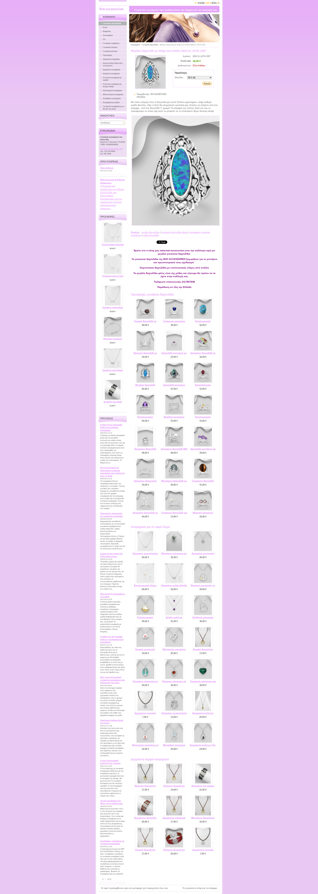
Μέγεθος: (179, 77)
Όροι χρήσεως (107, 168)
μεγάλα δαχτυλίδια (150, 232)
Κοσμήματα (135, 45)
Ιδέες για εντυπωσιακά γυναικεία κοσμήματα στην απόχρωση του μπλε (112, 680)
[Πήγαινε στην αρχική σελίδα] (111, 9)
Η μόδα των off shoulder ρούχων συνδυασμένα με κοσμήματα (112, 639)
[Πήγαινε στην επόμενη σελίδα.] (108, 879)
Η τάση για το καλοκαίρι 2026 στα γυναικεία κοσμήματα (111, 428)
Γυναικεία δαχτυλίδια (150, 45)
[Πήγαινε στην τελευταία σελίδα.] (110, 879)
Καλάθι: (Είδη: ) (208, 3)
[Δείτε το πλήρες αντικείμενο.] (145, 309)
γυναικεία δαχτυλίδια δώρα (174, 232)
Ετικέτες (135, 232)
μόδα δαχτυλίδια (151, 235)
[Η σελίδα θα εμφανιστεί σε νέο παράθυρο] (150, 88)
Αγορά (207, 83)
